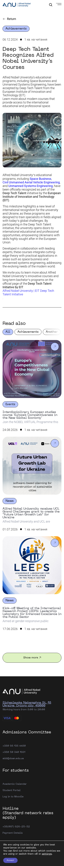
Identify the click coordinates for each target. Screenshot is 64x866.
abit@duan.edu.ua (13, 758)
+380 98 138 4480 (14, 746)
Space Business (40, 178)
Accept (10, 860)
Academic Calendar (15, 784)
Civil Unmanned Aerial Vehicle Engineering (31, 182)
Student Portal (11, 790)
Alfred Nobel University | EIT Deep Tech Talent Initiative (28, 292)
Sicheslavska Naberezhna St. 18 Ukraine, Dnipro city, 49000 (27, 704)
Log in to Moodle (13, 797)
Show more (30, 657)
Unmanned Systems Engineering (30, 186)
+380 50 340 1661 (14, 752)
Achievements (28, 331)
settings (47, 854)
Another (52, 331)
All (7, 331)
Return (11, 19)
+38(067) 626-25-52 (16, 827)
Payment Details (13, 833)
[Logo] (17, 5)
